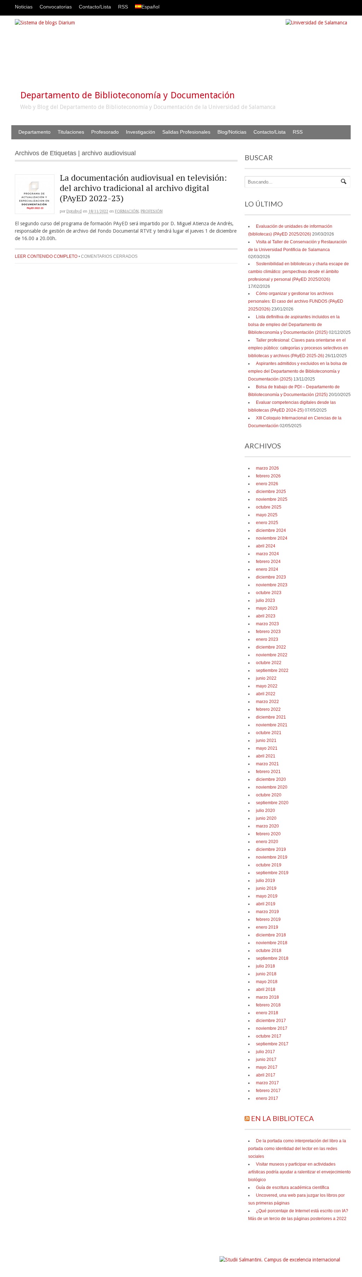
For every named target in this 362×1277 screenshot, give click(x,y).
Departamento (34, 132)
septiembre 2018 (272, 958)
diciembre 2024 (271, 530)
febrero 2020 (268, 833)
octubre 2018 (268, 950)
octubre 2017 (268, 1036)
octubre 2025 (268, 507)
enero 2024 (267, 569)
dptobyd (74, 211)
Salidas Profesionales (186, 132)
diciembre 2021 (271, 717)
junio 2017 (266, 1059)
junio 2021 (266, 740)
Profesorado (105, 132)
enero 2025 (267, 522)
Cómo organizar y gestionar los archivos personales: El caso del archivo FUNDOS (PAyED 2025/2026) (295, 301)
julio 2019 (265, 880)
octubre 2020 (268, 795)
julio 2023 (265, 600)
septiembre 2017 (272, 1043)
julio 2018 (265, 966)
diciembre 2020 (271, 779)
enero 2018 (267, 1012)
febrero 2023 (268, 631)
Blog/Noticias (231, 132)
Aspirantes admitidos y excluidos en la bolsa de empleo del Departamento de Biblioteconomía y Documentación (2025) (297, 371)
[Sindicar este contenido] (247, 1118)
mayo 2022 (267, 686)
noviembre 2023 (271, 584)
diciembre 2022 (271, 647)
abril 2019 (265, 903)
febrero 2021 (268, 771)
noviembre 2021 (271, 724)
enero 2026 (267, 483)
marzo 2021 (267, 763)
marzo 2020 (267, 826)
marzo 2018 (267, 997)
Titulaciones (71, 132)
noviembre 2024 (271, 538)
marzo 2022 (267, 701)
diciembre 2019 (271, 849)
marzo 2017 (267, 1082)
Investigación (140, 132)
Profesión (152, 211)
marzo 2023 (267, 623)
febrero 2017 (268, 1090)
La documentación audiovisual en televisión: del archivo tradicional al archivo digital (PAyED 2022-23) (143, 188)
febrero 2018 (268, 1005)
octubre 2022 (268, 662)
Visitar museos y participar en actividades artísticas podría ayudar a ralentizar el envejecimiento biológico (299, 1172)
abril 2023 (265, 616)
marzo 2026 (267, 468)
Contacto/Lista (95, 7)
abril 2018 (265, 989)
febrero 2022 (268, 709)
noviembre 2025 (271, 499)
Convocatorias (56, 7)
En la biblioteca (282, 1118)
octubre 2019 (268, 865)
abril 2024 (265, 546)
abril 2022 (265, 693)
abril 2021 (265, 756)
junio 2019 (266, 888)
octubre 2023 (268, 592)
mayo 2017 (267, 1067)
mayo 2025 (267, 514)
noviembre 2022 (271, 654)
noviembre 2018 (271, 942)
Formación (127, 211)
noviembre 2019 (271, 857)
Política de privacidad (197, 1256)
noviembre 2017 (271, 1028)
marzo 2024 (267, 553)
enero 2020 (267, 841)
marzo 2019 (267, 911)
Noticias (24, 7)
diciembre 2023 (271, 577)
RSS (123, 7)
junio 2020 (266, 818)
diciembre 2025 (271, 491)
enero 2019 (267, 927)
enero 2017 (267, 1098)
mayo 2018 (267, 981)
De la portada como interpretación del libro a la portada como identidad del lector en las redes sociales (297, 1148)
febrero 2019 (268, 919)
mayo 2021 (267, 748)
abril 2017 (265, 1075)
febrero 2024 (268, 561)
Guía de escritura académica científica (292, 1187)
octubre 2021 (268, 732)
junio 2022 (266, 678)
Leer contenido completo (46, 256)
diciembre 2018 (271, 935)
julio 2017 (265, 1051)
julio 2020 (265, 810)
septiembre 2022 (272, 670)
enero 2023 (267, 639)
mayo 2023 (267, 608)
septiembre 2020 (272, 802)
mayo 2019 (267, 896)
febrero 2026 (268, 476)
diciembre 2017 (271, 1020)
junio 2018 (266, 973)
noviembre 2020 (271, 787)
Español (150, 7)
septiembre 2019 (272, 872)
